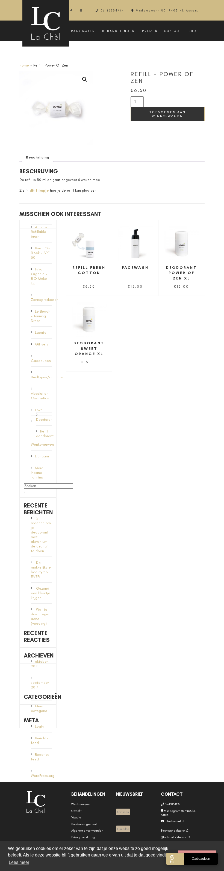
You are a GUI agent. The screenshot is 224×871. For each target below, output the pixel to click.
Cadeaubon (41, 360)
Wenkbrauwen (42, 444)
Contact (173, 31)
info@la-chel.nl (174, 821)
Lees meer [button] (19, 862)
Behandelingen (118, 31)
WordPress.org (42, 775)
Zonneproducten (44, 299)
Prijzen (150, 31)
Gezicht (76, 811)
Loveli (39, 410)
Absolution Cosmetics (40, 395)
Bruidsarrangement (84, 824)
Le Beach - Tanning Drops (40, 316)
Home (24, 65)
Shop (194, 31)
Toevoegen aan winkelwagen (167, 114)
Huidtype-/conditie (47, 377)
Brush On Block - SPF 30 (40, 253)
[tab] (37, 157)
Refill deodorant (45, 433)
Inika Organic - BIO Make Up (39, 276)
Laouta (40, 332)
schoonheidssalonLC (176, 830)
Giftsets (41, 344)
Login (39, 726)
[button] (85, 79)
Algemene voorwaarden (87, 830)
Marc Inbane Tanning (37, 473)
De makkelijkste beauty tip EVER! (41, 569)
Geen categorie (39, 708)
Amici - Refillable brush (39, 232)
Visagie (76, 817)
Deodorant (45, 419)
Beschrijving (37, 157)
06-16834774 (112, 10)
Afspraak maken (78, 31)
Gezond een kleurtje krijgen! (40, 593)
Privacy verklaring (83, 837)
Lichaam (42, 456)
